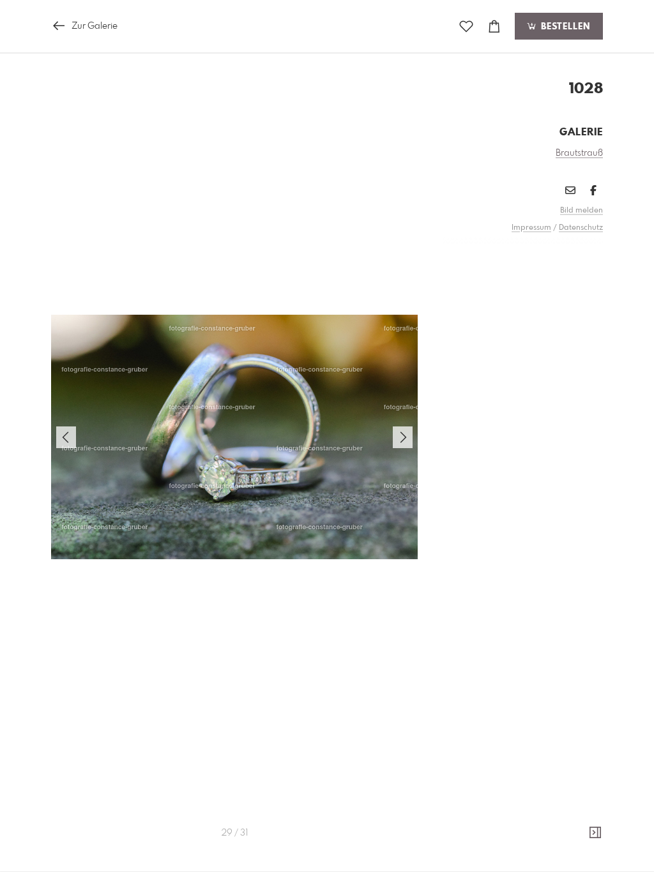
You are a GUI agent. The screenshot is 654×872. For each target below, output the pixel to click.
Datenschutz (581, 228)
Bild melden (581, 210)
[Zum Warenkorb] (494, 26)
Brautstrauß (579, 153)
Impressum (531, 228)
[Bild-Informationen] (595, 833)
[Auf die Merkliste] (466, 26)
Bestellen (564, 26)
